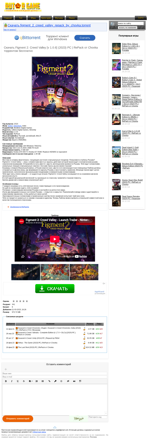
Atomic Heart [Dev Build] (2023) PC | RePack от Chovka (132, 182)
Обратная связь (39, 432)
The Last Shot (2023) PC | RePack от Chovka (36, 347)
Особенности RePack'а (19, 207)
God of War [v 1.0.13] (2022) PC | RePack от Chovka (131, 133)
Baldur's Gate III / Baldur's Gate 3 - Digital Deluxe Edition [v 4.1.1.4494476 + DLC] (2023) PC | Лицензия (132, 82)
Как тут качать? (10, 30)
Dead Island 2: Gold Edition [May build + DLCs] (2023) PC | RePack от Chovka (130, 150)
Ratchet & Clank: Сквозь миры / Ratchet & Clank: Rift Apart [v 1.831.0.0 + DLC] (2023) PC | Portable (132, 64)
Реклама (93, 437)
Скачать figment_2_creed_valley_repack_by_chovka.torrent (49, 25)
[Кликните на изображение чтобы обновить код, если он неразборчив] (78, 418)
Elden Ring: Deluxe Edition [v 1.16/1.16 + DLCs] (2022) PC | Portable (131, 47)
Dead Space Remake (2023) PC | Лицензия (131, 197)
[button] (5, 381)
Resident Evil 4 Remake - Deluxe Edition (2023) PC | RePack (132, 166)
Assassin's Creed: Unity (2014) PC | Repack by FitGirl (38, 338)
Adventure (17, 126)
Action (10, 126)
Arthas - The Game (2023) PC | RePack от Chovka (37, 343)
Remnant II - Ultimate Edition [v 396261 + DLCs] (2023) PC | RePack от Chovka (131, 118)
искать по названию (127, 27)
